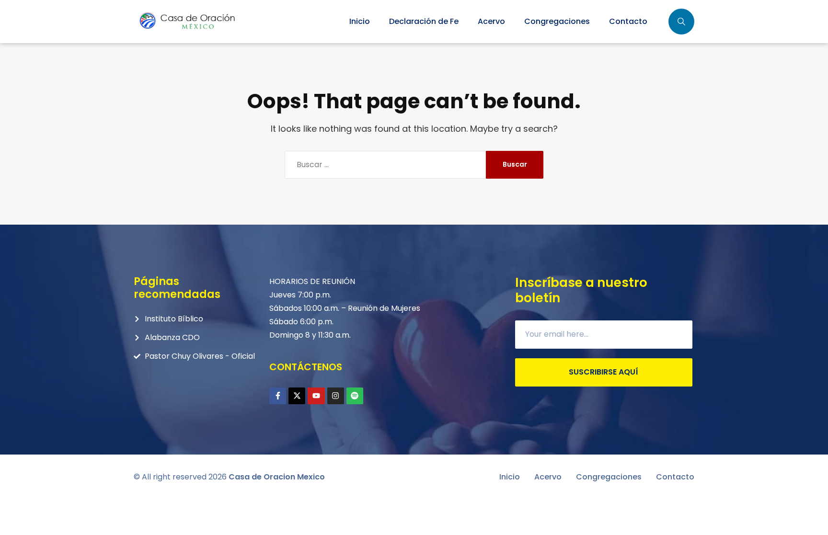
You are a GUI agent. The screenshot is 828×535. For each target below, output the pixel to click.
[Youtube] (316, 395)
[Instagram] (335, 395)
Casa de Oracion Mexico (277, 476)
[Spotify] (354, 395)
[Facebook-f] (277, 395)
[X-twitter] (296, 395)
